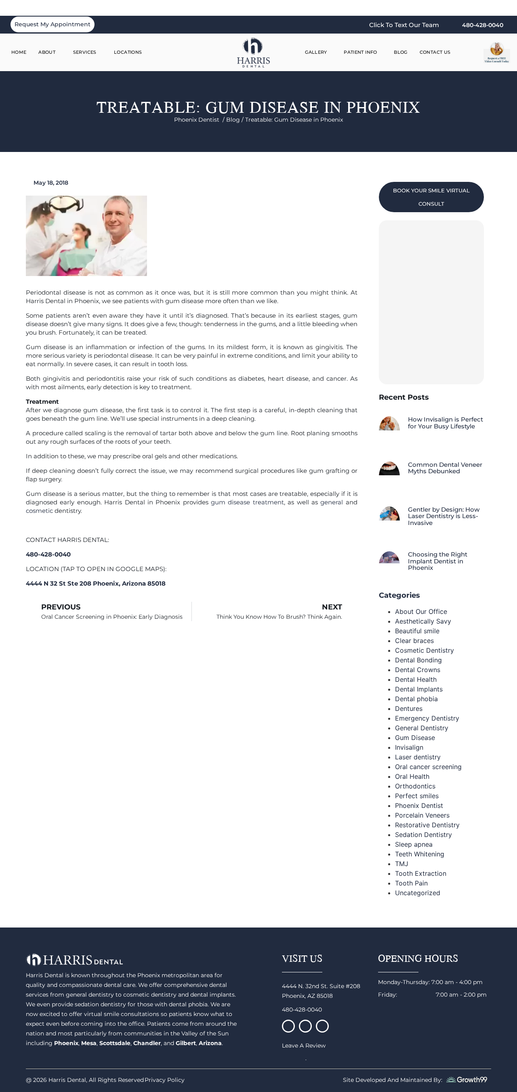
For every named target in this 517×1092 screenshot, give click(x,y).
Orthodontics (415, 786)
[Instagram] (305, 1026)
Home (19, 52)
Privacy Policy (165, 1080)
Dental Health (416, 679)
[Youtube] (322, 1026)
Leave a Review (304, 1045)
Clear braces (414, 641)
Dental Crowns (417, 670)
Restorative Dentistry (427, 825)
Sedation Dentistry (423, 835)
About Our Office (421, 611)
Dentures (408, 708)
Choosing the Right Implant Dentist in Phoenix (437, 560)
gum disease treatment (247, 502)
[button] (471, 52)
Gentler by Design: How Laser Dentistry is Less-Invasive (443, 516)
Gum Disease (415, 738)
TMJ (401, 864)
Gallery (316, 52)
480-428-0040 (302, 1009)
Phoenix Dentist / (200, 119)
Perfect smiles (417, 796)
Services (85, 52)
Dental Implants (419, 689)
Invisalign (409, 747)
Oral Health (412, 776)
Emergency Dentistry (427, 718)
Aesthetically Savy (423, 621)
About (46, 52)
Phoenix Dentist (419, 805)
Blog (401, 52)
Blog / (235, 119)
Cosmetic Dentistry (424, 650)
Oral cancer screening (428, 767)
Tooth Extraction (420, 873)
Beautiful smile (417, 631)
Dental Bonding (418, 660)
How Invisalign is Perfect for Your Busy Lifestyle (445, 422)
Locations (128, 52)
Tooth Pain (411, 883)
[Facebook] (288, 1026)
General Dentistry (421, 728)
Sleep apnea (414, 844)
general (331, 502)
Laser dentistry (418, 757)
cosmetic (39, 510)
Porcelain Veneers (422, 815)
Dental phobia (416, 699)
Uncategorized (417, 893)
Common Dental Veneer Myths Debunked (445, 468)
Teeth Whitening (419, 854)
